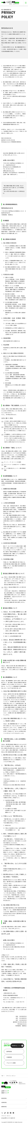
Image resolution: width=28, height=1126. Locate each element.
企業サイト (4, 1091)
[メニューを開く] (25, 3)
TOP (2, 1075)
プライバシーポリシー (6, 1115)
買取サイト (4, 1093)
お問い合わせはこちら (8, 170)
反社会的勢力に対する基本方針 (8, 1118)
